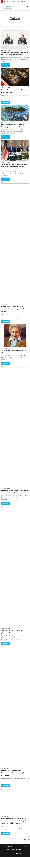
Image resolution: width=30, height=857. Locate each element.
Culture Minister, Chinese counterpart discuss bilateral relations (14, 491)
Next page (24, 839)
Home (13, 14)
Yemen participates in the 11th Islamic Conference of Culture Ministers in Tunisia (14, 166)
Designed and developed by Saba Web (15, 849)
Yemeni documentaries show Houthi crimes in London (13, 91)
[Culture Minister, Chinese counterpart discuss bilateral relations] (15, 426)
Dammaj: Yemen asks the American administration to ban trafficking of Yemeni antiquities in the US (13, 821)
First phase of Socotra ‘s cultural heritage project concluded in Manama (14, 125)
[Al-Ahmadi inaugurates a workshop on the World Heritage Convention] (15, 39)
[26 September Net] (8, 6)
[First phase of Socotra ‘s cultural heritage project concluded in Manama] (15, 113)
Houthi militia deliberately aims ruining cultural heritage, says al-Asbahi (13, 309)
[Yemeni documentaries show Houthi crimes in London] (15, 77)
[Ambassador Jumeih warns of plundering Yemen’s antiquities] (15, 566)
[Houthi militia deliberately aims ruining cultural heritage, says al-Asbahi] (15, 242)
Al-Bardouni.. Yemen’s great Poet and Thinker (14, 351)
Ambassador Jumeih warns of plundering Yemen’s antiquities (12, 631)
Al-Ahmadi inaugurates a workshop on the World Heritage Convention (14, 53)
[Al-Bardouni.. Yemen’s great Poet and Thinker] (15, 335)
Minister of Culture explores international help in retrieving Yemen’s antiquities (15, 773)
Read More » (5, 65)
